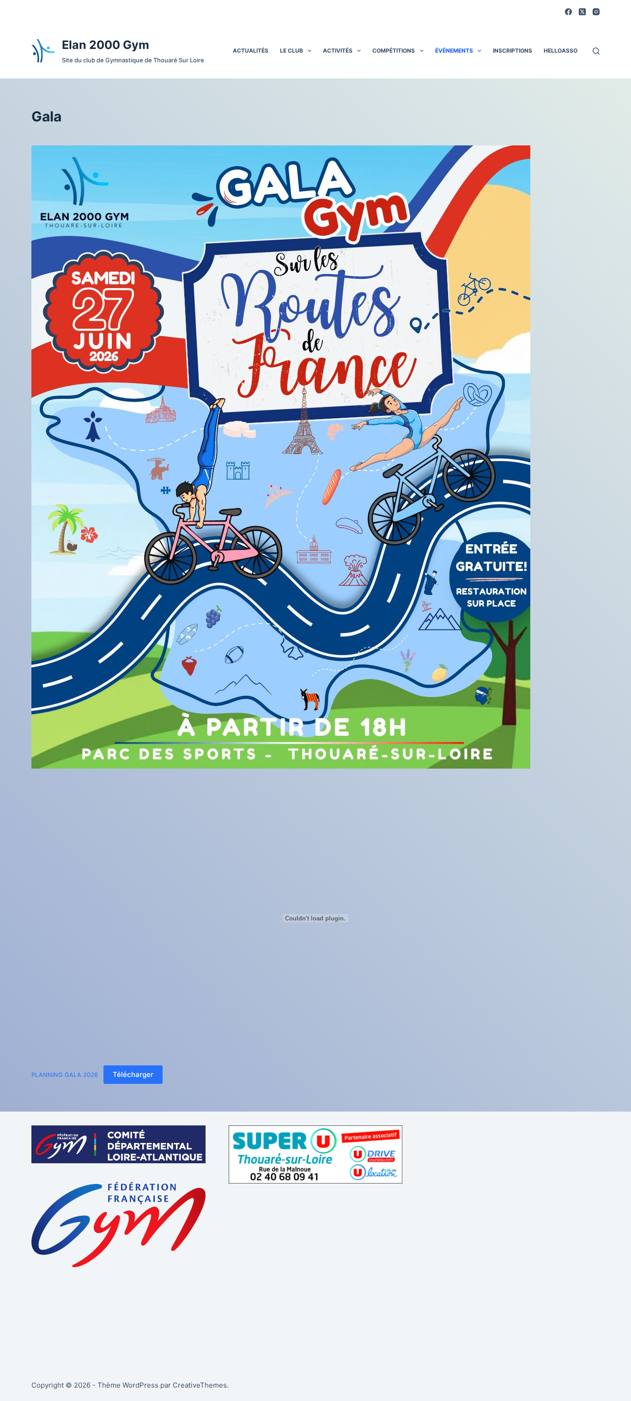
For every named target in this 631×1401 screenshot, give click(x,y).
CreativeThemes (200, 1385)
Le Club (291, 50)
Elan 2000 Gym (105, 45)
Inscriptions (512, 50)
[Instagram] (596, 11)
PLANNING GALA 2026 (64, 1074)
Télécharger (133, 1074)
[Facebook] (568, 11)
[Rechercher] (596, 51)
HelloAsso (560, 50)
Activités (337, 50)
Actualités (250, 50)
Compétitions (393, 50)
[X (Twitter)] (582, 11)
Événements (454, 50)
